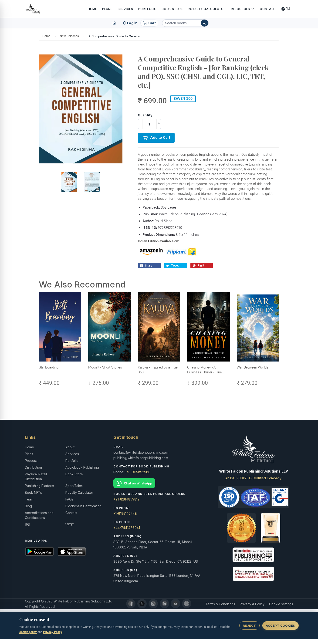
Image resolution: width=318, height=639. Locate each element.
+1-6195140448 (125, 513)
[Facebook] (130, 603)
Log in (129, 23)
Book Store (172, 9)
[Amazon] (186, 603)
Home (92, 9)
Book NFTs (33, 492)
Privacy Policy (52, 632)
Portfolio (147, 9)
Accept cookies (280, 625)
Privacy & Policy (252, 604)
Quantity (145, 115)
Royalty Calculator (207, 9)
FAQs (69, 499)
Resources (243, 8)
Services (125, 9)
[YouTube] (175, 603)
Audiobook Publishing (82, 467)
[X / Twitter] (142, 603)
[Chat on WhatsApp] (158, 483)
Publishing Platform (39, 486)
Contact (268, 9)
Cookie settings (281, 604)
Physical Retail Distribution (36, 476)
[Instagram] (153, 603)
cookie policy (28, 632)
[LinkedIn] (164, 603)
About (69, 447)
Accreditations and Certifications (39, 515)
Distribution (33, 467)
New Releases (69, 36)
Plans (107, 9)
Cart (149, 23)
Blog (28, 506)
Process (31, 461)
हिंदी (286, 8)
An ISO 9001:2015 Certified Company (253, 478)
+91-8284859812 (126, 499)
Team (29, 499)
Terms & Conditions (220, 604)
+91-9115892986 (137, 472)
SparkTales (74, 486)
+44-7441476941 (126, 528)
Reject (249, 625)
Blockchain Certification (83, 506)
